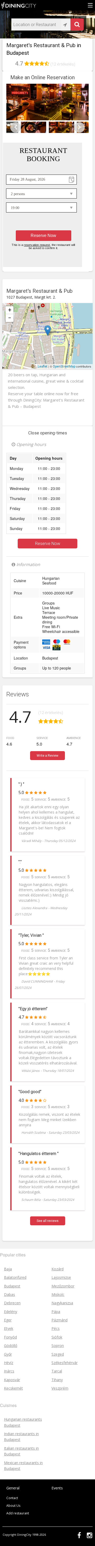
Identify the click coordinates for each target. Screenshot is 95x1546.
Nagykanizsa (62, 1302)
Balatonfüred (15, 1277)
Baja (8, 1268)
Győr (8, 1354)
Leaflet (43, 366)
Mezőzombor (62, 1286)
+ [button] (9, 310)
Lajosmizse (61, 1277)
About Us (13, 1505)
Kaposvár (12, 1379)
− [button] (9, 318)
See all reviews (48, 1221)
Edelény (10, 1311)
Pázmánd (59, 1319)
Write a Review (47, 755)
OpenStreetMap (64, 366)
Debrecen (12, 1302)
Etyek (8, 1328)
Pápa (55, 1311)
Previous (15, 127)
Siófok (56, 1337)
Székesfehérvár (64, 1362)
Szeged (57, 1354)
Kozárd (57, 1268)
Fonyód (10, 1337)
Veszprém (59, 1388)
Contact (12, 1498)
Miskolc (57, 1294)
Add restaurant (17, 1513)
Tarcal (56, 1371)
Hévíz (8, 1362)
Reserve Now (47, 543)
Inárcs (9, 1371)
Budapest (57, 326)
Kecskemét (13, 1388)
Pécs (55, 1328)
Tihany (57, 1379)
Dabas (9, 1294)
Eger (8, 1319)
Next (79, 127)
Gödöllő (10, 1345)
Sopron (57, 1345)
